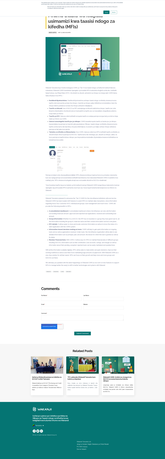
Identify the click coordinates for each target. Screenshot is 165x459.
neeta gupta (52, 32)
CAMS (62, 271)
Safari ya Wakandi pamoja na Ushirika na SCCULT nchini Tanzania (47, 378)
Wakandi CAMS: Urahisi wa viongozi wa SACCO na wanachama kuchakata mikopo (117, 379)
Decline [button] (114, 12)
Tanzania (56, 271)
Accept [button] (106, 12)
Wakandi (68, 271)
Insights (49, 271)
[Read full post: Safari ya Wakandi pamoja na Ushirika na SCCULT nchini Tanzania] (47, 365)
